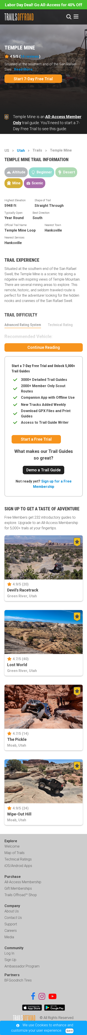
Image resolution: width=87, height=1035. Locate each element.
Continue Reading (43, 347)
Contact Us (13, 918)
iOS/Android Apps (18, 866)
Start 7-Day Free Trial (33, 78)
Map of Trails (14, 853)
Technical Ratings (18, 859)
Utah (21, 150)
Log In (9, 953)
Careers (10, 930)
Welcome (12, 846)
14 (30, 56)
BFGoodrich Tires (18, 980)
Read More (23, 69)
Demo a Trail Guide (43, 470)
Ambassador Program (21, 966)
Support (10, 924)
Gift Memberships (18, 888)
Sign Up (10, 960)
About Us (11, 911)
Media (9, 937)
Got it (69, 1030)
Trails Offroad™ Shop (20, 895)
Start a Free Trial (36, 439)
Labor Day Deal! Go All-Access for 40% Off (43, 4)
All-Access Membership (22, 882)
